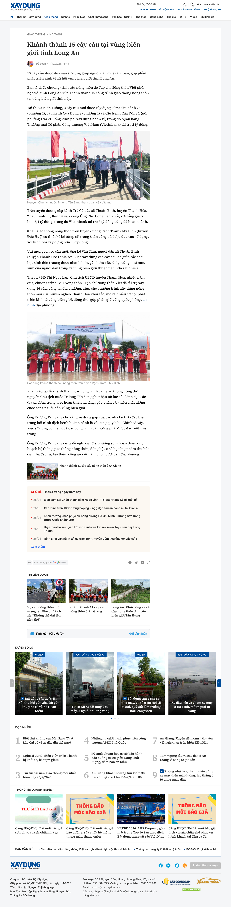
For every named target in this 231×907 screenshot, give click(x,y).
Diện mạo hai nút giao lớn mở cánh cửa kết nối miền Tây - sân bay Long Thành (92, 529)
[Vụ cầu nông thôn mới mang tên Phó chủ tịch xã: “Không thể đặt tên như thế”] (46, 591)
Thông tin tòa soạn (205, 865)
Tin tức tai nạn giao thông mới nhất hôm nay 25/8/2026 (49, 775)
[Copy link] (148, 563)
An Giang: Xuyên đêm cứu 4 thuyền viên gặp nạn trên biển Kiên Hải (186, 740)
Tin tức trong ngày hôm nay (62, 492)
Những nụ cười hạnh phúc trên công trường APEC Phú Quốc (118, 740)
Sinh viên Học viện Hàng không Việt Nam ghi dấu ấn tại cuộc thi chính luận (85, 849)
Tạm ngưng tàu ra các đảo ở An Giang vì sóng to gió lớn (183, 758)
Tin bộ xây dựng (211, 9)
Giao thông (51, 16)
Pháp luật (79, 16)
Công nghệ (156, 16)
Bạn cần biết (25, 849)
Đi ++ (183, 16)
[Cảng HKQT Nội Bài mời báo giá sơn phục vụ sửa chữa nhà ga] (39, 809)
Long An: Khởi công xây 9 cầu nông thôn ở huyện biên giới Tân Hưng (130, 611)
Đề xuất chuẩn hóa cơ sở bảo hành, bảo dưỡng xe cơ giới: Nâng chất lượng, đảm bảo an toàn (117, 758)
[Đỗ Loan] (30, 64)
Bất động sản (166, 9)
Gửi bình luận (138, 633)
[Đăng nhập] (192, 4)
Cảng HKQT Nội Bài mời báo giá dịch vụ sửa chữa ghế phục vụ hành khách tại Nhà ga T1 (192, 832)
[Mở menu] (219, 17)
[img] (88, 165)
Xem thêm (38, 546)
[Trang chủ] (11, 17)
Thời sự (21, 16)
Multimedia (207, 16)
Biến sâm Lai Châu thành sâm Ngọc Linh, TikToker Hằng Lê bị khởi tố (90, 500)
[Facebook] (130, 563)
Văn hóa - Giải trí (122, 16)
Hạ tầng (56, 34)
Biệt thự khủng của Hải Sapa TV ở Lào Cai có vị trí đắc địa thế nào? (48, 740)
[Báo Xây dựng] (25, 7)
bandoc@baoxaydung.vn (105, 887)
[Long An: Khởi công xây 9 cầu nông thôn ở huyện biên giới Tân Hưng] (130, 591)
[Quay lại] (29, 562)
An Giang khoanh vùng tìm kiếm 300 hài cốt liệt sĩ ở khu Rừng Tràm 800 (118, 775)
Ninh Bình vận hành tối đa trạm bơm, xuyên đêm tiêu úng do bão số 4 (90, 538)
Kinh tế (65, 16)
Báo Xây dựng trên (43, 562)
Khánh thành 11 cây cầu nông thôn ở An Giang (90, 466)
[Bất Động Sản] (176, 881)
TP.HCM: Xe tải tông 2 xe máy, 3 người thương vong (90, 709)
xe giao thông (147, 9)
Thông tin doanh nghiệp (34, 789)
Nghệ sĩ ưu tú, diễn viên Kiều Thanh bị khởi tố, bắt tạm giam (50, 758)
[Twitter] (136, 563)
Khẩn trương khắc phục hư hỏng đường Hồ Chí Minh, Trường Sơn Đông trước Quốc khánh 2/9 (92, 517)
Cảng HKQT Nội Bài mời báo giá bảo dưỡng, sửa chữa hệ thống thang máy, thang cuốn (89, 832)
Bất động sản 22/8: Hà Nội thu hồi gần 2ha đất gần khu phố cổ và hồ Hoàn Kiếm (38, 704)
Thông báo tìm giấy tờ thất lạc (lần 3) (158, 849)
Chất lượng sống (98, 16)
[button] (111, 718)
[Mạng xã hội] (177, 865)
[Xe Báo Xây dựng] (208, 880)
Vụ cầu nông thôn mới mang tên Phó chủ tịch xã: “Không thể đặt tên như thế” (44, 613)
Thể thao (141, 16)
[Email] (142, 563)
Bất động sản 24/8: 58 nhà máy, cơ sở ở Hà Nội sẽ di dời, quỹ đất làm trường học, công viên (141, 704)
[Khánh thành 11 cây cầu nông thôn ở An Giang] (42, 471)
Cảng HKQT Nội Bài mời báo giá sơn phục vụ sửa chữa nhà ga (38, 830)
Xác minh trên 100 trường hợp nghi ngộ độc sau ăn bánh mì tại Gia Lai (91, 508)
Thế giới (171, 16)
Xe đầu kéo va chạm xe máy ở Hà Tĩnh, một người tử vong (192, 707)
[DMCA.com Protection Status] (191, 889)
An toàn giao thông (188, 9)
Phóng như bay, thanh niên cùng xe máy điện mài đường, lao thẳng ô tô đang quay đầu (186, 775)
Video (193, 16)
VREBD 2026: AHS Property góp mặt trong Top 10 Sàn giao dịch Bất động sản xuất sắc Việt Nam (141, 832)
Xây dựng (35, 16)
